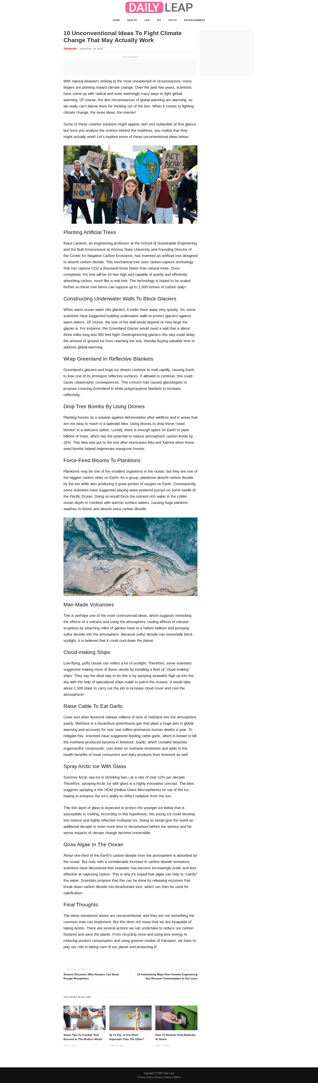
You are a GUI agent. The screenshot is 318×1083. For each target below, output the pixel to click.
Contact (167, 1077)
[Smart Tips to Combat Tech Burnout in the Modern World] (84, 1017)
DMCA (177, 1077)
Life (147, 20)
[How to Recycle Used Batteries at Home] (176, 1017)
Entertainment (194, 20)
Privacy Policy (145, 1077)
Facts (173, 20)
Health (132, 20)
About (158, 1077)
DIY (159, 20)
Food (116, 20)
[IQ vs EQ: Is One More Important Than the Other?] (130, 1017)
